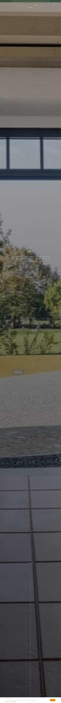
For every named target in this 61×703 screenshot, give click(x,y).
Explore (36, 5)
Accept (52, 700)
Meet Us (24, 5)
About (42, 5)
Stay (18, 5)
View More (30, 562)
